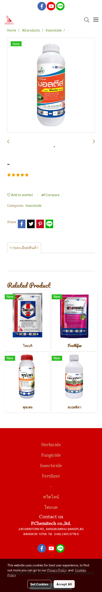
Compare (52, 195)
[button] (85, 20)
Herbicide (51, 444)
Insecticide (34, 206)
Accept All (64, 584)
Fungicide (51, 454)
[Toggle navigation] (96, 20)
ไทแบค (51, 507)
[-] (51, 85)
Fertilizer (51, 475)
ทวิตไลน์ (51, 496)
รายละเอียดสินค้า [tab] (24, 247)
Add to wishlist (21, 195)
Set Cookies (39, 584)
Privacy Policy (57, 570)
